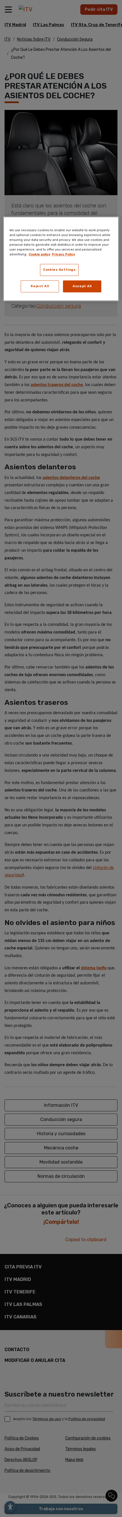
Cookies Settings (59, 270)
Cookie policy (40, 255)
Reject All (40, 286)
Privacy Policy (63, 255)
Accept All (82, 286)
